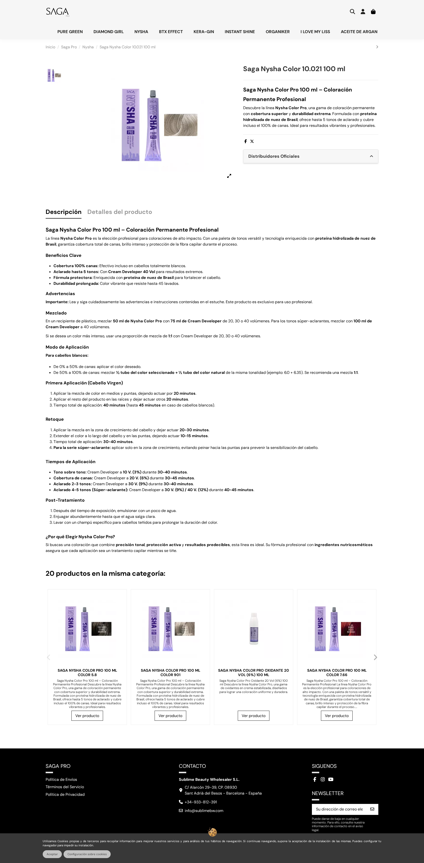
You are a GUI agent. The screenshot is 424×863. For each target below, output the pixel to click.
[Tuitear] (252, 141)
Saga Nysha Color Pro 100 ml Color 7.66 (337, 672)
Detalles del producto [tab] (119, 212)
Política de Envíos (61, 779)
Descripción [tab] (63, 212)
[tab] (310, 156)
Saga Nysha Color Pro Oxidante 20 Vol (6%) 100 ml (253, 672)
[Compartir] (245, 141)
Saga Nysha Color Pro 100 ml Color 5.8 (87, 672)
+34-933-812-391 (201, 802)
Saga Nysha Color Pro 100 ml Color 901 (170, 672)
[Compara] (120, 608)
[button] (49, 657)
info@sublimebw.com (204, 810)
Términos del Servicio (65, 786)
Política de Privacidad (65, 794)
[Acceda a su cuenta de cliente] (363, 12)
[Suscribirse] (372, 809)
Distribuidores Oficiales (274, 156)
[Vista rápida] (120, 617)
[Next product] (377, 47)
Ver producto (87, 715)
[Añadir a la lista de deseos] (120, 599)
